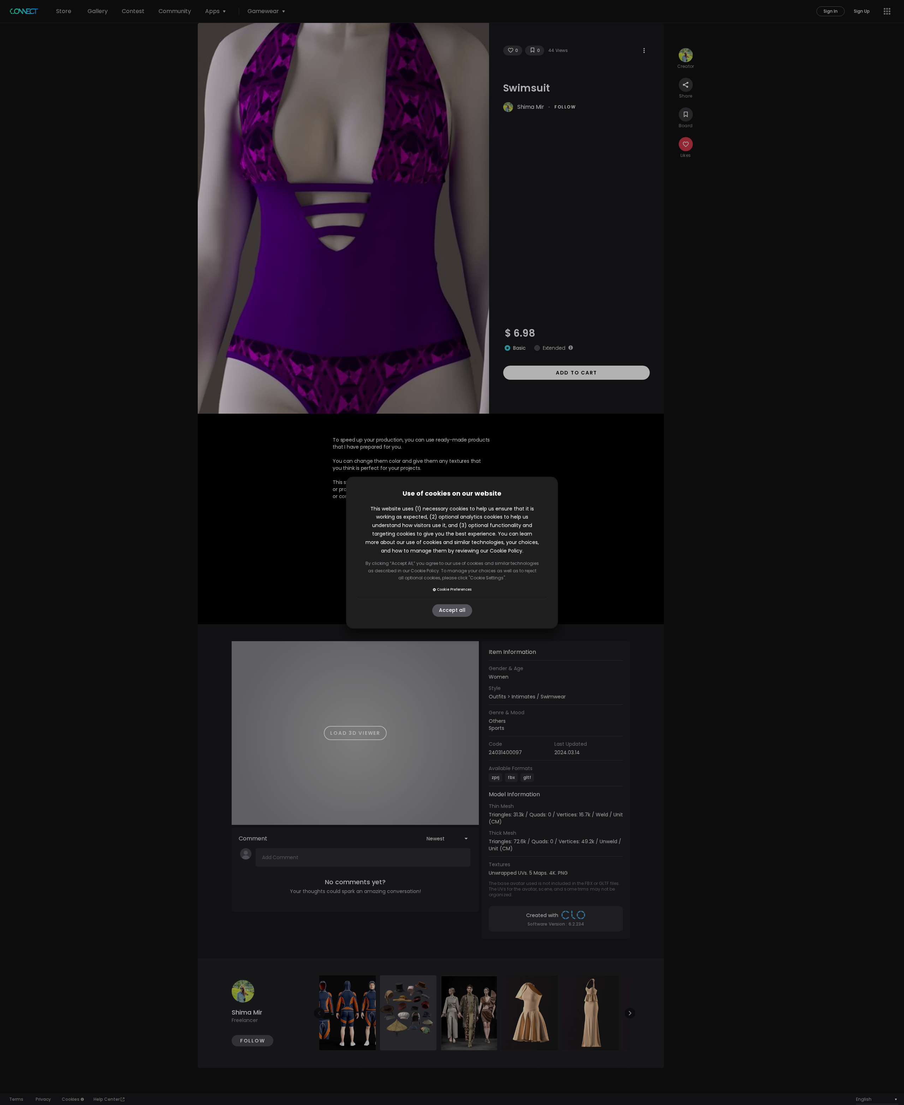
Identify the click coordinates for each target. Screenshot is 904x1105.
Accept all (452, 610)
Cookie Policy (506, 550)
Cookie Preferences (454, 589)
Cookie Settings (487, 578)
